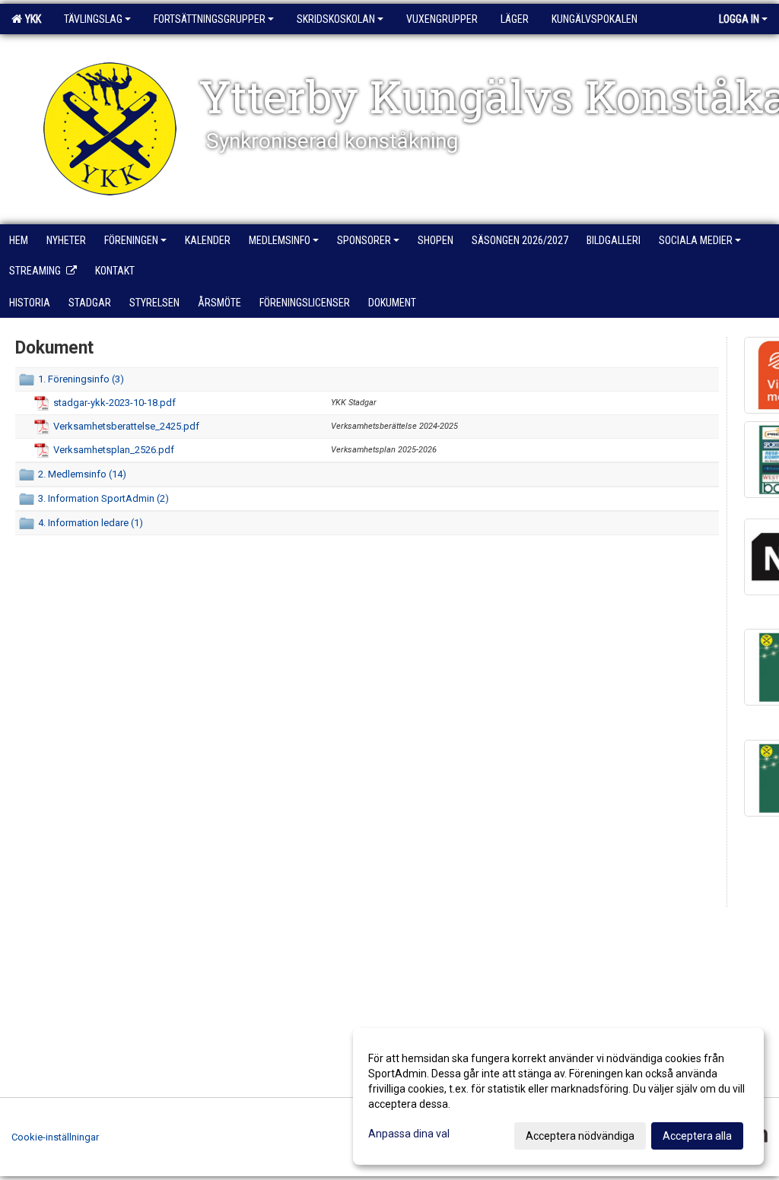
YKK (31, 19)
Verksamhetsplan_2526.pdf (113, 449)
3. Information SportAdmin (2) (103, 498)
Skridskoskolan (336, 19)
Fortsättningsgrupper (209, 19)
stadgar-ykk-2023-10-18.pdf (114, 402)
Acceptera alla (697, 1136)
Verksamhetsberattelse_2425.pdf (126, 426)
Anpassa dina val (409, 1134)
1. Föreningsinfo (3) (81, 379)
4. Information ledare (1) (90, 522)
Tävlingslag (93, 19)
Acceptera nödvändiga (580, 1136)
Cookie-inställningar (55, 1137)
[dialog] (558, 1096)
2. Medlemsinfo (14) (82, 474)
